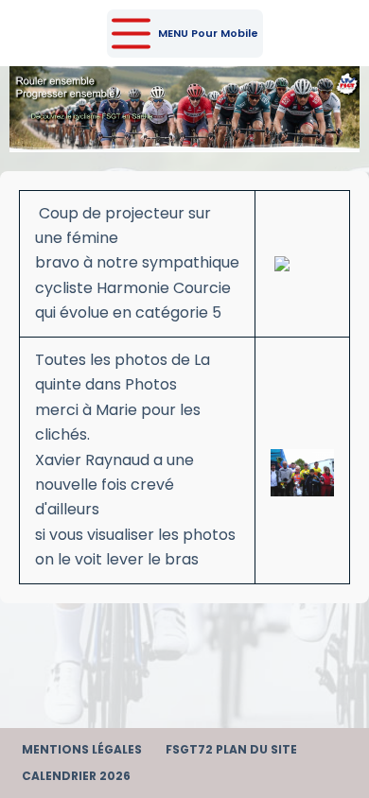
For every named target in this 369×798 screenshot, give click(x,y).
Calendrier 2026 (76, 776)
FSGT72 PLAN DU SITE (231, 749)
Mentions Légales (82, 749)
